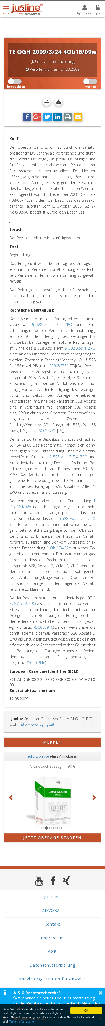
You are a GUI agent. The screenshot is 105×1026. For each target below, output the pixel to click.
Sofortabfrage (38, 756)
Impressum (52, 937)
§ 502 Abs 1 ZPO (80, 348)
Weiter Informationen (22, 1021)
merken (52, 742)
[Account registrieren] (81, 8)
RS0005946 (43, 627)
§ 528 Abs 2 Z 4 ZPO (52, 324)
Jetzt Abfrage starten (52, 837)
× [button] (100, 992)
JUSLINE (52, 896)
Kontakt (52, 924)
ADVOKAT (52, 910)
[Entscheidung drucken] (47, 102)
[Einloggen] (94, 8)
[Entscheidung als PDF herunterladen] (58, 102)
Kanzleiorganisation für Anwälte (52, 978)
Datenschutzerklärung (52, 965)
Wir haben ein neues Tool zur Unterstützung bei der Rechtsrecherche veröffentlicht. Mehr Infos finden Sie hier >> (56, 1003)
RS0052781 (59, 365)
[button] (11, 797)
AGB (52, 951)
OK (86, 1010)
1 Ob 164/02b (59, 548)
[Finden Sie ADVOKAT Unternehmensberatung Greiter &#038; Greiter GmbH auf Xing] (66, 880)
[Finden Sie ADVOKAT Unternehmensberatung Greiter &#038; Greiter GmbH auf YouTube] (39, 880)
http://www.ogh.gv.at (37, 724)
